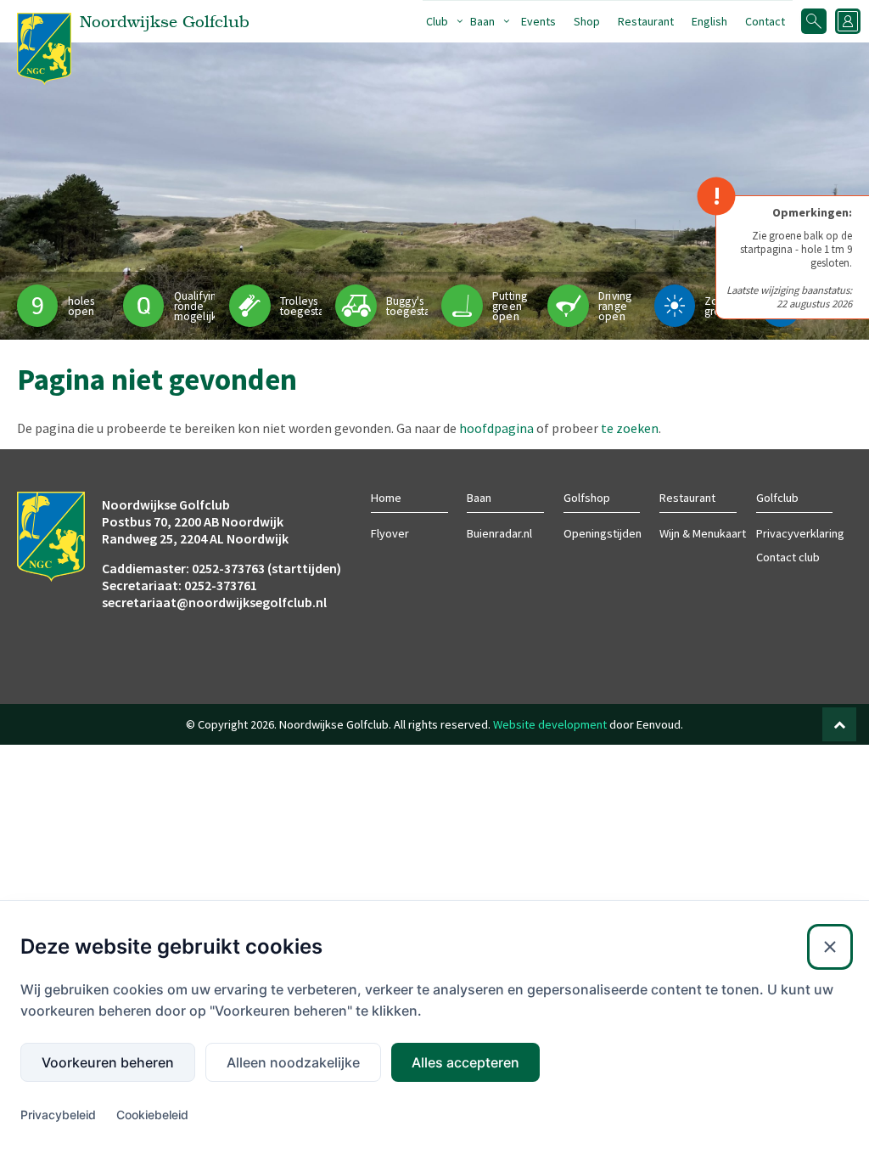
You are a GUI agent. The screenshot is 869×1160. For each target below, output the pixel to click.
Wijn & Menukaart (702, 533)
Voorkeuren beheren (108, 1062)
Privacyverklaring (800, 533)
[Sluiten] (830, 947)
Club (437, 21)
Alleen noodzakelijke (293, 1062)
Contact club (788, 557)
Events (538, 21)
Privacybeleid (58, 1114)
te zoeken (630, 428)
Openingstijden (602, 533)
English (709, 21)
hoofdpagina (496, 428)
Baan (482, 21)
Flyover (390, 533)
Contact (765, 21)
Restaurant (646, 21)
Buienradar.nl (499, 533)
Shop (587, 21)
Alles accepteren (465, 1062)
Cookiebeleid (152, 1114)
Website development (550, 724)
